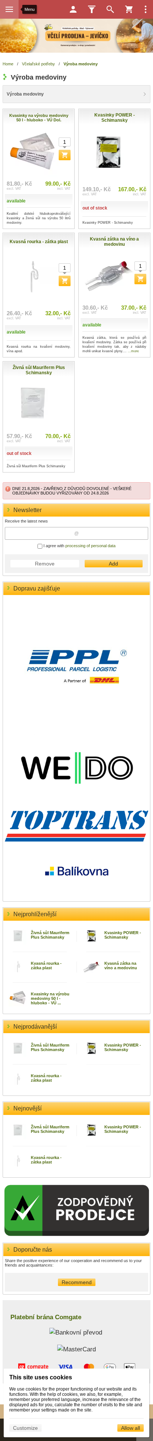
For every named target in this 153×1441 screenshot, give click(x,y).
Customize (25, 1428)
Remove (45, 564)
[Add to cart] (65, 155)
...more (133, 351)
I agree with (78, 545)
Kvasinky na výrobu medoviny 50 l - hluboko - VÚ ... (50, 998)
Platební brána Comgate (45, 1317)
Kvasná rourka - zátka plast (46, 965)
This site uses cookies (40, 1377)
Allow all (130, 1428)
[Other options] (145, 9)
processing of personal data (90, 545)
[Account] (73, 9)
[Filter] (91, 9)
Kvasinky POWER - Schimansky (122, 934)
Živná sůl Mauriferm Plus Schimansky (50, 934)
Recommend (77, 1282)
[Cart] (129, 9)
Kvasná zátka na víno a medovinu (120, 965)
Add (113, 564)
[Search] (110, 9)
